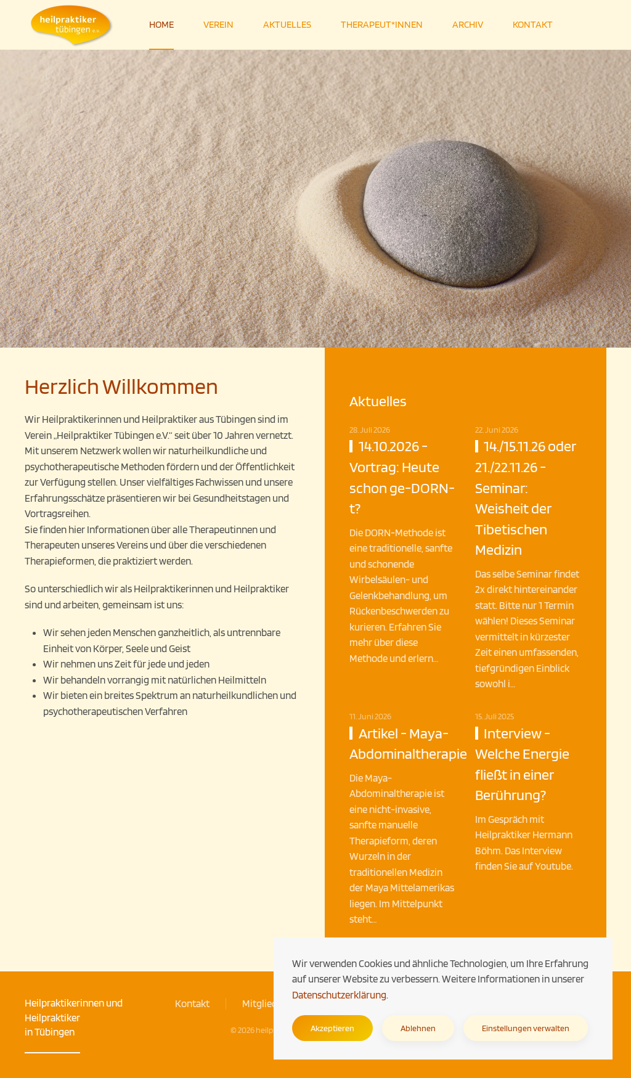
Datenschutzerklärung (339, 995)
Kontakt (533, 24)
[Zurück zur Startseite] (72, 24)
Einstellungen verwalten (525, 1028)
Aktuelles (287, 24)
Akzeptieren (332, 1028)
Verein (218, 24)
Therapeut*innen (382, 24)
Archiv (467, 24)
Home (161, 24)
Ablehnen (418, 1028)
